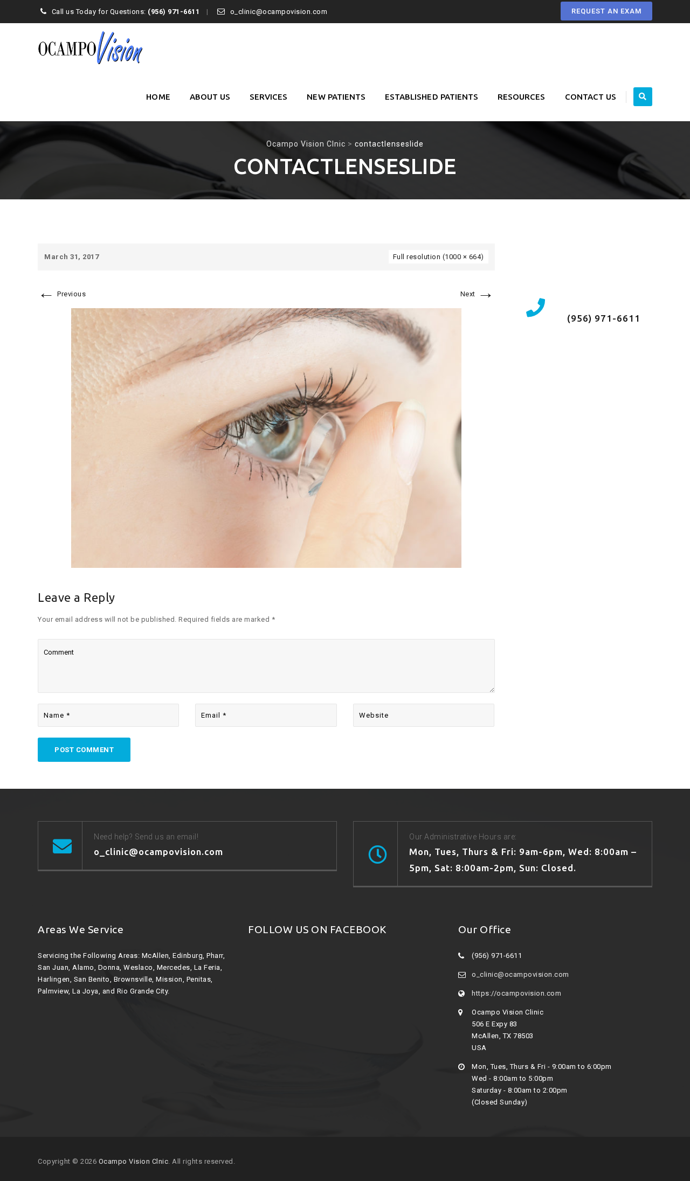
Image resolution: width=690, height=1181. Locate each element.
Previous (62, 294)
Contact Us (591, 96)
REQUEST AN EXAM (606, 11)
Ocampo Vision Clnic (134, 1161)
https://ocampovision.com (516, 993)
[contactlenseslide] (266, 438)
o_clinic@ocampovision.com (520, 974)
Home (158, 96)
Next (477, 294)
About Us (210, 96)
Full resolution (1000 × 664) (438, 257)
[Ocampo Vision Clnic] (90, 47)
